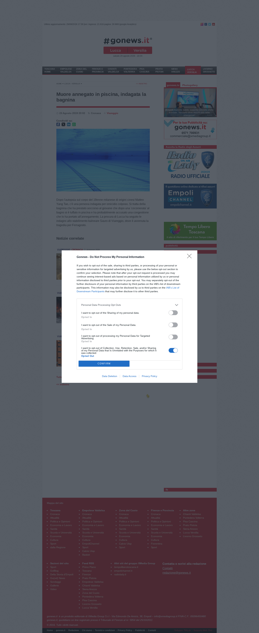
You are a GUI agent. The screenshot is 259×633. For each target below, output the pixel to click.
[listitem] (129, 305)
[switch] (173, 312)
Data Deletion (109, 376)
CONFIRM (104, 363)
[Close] (190, 257)
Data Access (129, 376)
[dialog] (129, 316)
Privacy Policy (149, 376)
